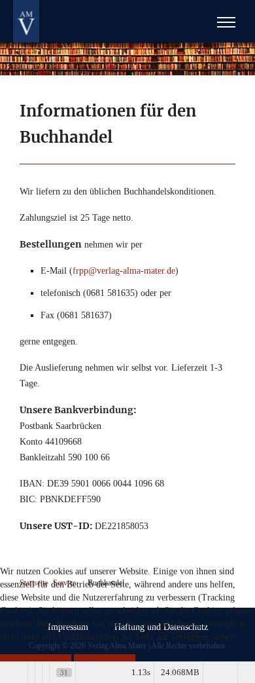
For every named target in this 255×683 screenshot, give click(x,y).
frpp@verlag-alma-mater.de (124, 271)
